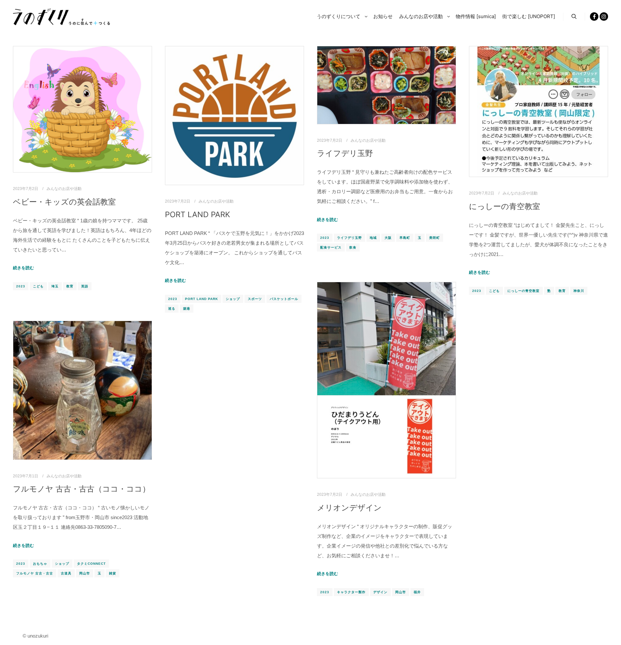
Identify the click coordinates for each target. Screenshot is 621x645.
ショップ (233, 299)
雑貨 (112, 573)
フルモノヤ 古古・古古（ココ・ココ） (81, 489)
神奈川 (578, 291)
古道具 (66, 573)
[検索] (574, 16)
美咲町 (434, 237)
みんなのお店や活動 (64, 188)
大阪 (388, 237)
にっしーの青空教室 (504, 206)
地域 (373, 237)
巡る (171, 308)
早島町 (404, 237)
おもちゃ (40, 563)
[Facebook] (594, 16)
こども (38, 286)
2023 (20, 286)
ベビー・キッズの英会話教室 (64, 201)
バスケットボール (284, 299)
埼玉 (55, 286)
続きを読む (23, 267)
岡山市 (400, 592)
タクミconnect (91, 563)
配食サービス (331, 247)
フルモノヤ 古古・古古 (34, 573)
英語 (84, 286)
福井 (417, 592)
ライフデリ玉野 (345, 153)
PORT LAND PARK (197, 214)
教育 (69, 286)
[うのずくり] (61, 16)
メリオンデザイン (349, 507)
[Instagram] (604, 16)
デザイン (380, 592)
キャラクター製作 (351, 592)
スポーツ (255, 299)
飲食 (352, 247)
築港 (186, 308)
